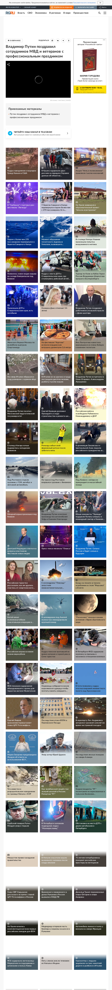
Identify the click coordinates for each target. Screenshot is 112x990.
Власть (21, 13)
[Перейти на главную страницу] (10, 13)
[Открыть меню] (105, 13)
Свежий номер (30, 7)
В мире (67, 13)
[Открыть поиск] (99, 13)
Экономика (41, 13)
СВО (30, 13)
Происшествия (80, 13)
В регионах (55, 13)
